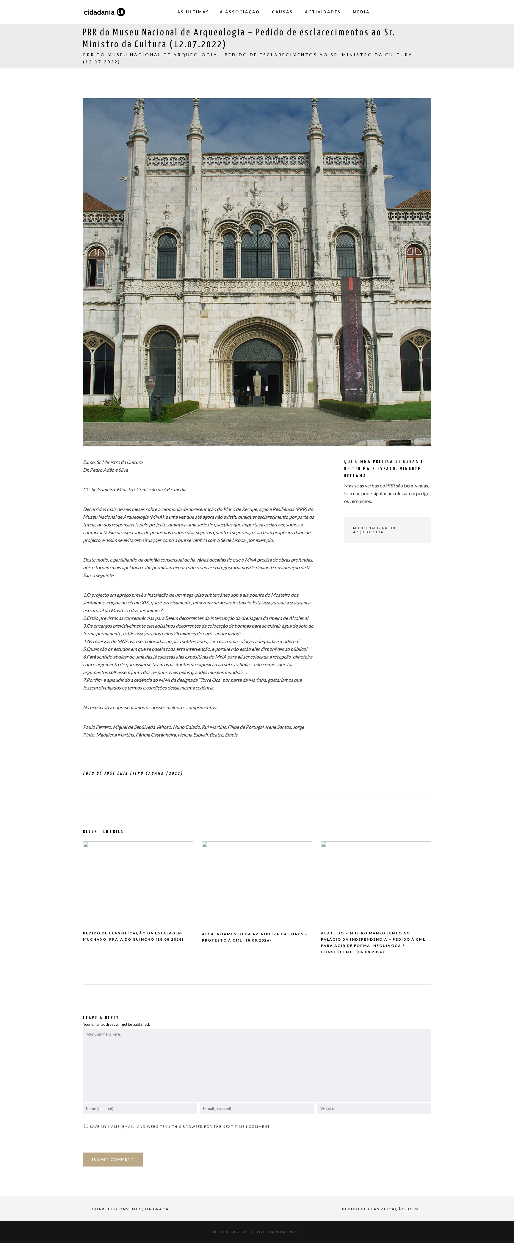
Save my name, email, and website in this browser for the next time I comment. (180, 1126)
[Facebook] (390, 12)
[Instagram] (402, 12)
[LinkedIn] (426, 12)
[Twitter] (414, 12)
